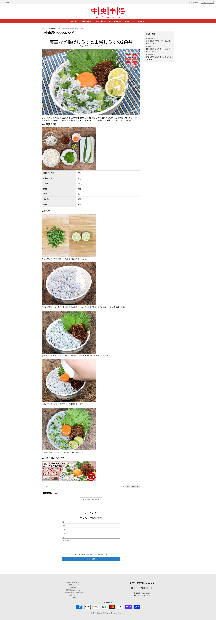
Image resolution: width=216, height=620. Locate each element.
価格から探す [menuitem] (86, 21)
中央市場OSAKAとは (74, 582)
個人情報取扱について (74, 590)
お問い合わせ (74, 595)
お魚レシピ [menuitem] (118, 21)
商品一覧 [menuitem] (73, 21)
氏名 (63, 522)
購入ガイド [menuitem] (142, 21)
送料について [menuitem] (130, 21)
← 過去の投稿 (85, 499)
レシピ (128, 486)
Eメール (64, 529)
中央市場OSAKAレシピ (53, 28)
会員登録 (195, 2)
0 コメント (45, 486)
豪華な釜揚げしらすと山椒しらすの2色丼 (91, 42)
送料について (74, 585)
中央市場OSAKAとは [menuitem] (103, 21)
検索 (74, 598)
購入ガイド (74, 587)
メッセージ (65, 537)
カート (208, 2)
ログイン (187, 2)
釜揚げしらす (136, 486)
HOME (43, 28)
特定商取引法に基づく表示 (74, 593)
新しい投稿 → (96, 499)
